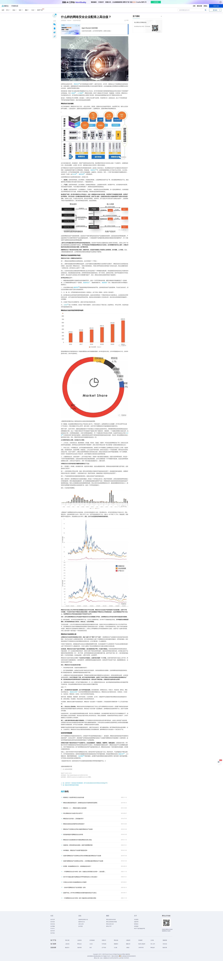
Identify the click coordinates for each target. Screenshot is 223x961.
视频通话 (116, 944)
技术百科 (53, 930)
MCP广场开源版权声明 (139, 928)
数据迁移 (165, 947)
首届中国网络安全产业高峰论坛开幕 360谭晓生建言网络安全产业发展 (82, 855)
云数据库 (128, 940)
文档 (194, 6)
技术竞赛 (80, 926)
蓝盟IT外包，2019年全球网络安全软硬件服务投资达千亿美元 (79, 893)
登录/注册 (216, 6)
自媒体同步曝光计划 (83, 919)
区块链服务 (92, 940)
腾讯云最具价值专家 (111, 919)
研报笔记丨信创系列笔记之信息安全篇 (73, 797)
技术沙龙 (53, 924)
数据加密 (104, 282)
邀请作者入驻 (81, 921)
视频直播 (165, 940)
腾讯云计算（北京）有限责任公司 (102, 958)
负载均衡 (79, 947)
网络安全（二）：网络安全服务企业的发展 (74, 808)
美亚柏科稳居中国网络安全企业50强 (73, 834)
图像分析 (128, 944)
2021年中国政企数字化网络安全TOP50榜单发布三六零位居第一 (80, 877)
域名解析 (140, 940)
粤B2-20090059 (115, 956)
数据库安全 (86, 282)
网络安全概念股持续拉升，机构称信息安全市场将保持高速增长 (80, 802)
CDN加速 (104, 944)
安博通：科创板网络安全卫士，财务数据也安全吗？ (77, 866)
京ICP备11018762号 (124, 958)
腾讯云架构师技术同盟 (111, 921)
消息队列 (104, 940)
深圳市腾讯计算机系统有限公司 (94, 956)
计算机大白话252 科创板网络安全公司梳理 (74, 882)
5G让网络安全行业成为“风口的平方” (73, 813)
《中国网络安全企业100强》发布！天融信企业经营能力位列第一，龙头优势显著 (85, 871)
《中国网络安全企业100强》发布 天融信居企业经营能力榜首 (79, 898)
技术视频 (53, 926)
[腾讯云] (5, 6)
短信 (91, 947)
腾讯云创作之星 (110, 924)
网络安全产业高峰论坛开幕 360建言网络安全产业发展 (78, 829)
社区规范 (136, 919)
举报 (127, 20)
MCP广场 (39, 10)
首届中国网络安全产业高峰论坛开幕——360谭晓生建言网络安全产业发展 (83, 861)
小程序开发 (141, 947)
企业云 (91, 944)
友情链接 (136, 926)
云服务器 (79, 940)
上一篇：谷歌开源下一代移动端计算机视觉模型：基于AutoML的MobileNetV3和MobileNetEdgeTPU (84, 783)
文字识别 (104, 947)
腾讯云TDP (109, 926)
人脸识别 (67, 944)
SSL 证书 (153, 944)
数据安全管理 (73, 692)
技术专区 (53, 933)
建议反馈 (199, 6)
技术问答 (53, 921)
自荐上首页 (81, 924)
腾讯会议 (79, 944)
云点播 (115, 947)
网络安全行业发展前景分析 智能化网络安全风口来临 (77, 840)
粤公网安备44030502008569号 (128, 956)
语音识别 (165, 944)
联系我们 (136, 924)
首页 (3, 10)
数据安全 (67, 947)
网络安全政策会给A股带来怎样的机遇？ (74, 824)
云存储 (152, 940)
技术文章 (53, 919)
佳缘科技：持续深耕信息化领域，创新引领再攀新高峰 (78, 845)
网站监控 (153, 947)
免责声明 (136, 921)
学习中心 (53, 928)
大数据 (127, 947)
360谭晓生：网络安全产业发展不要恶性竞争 (75, 850)
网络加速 (116, 940)
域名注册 (67, 940)
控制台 (205, 6)
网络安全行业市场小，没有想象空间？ (73, 818)
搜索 (205, 10)
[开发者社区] (14, 6)
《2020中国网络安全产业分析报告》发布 (74, 887)
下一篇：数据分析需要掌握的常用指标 (70, 785)
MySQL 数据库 (141, 944)
